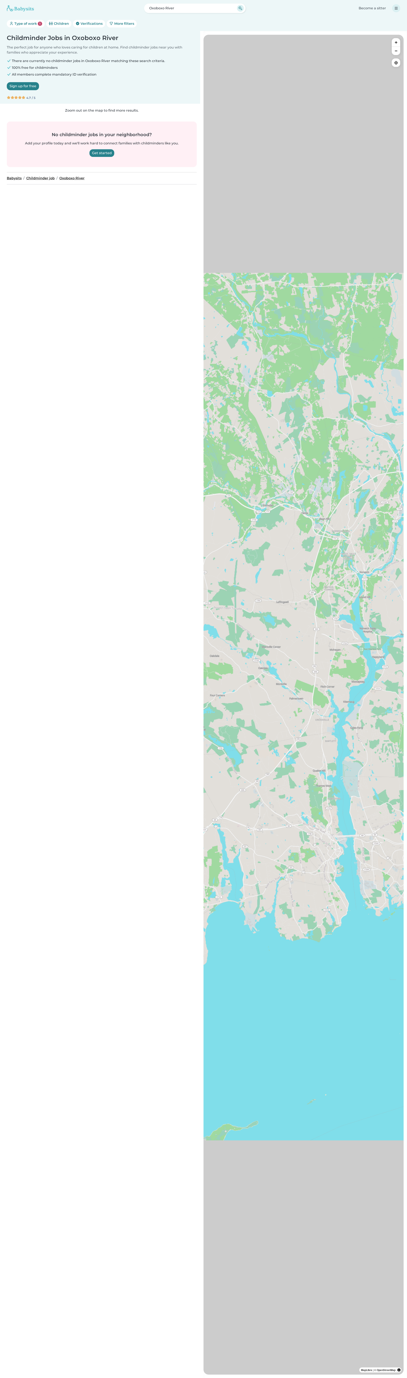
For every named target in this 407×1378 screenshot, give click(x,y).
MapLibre (366, 1370)
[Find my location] (396, 62)
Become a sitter (372, 8)
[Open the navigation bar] (396, 8)
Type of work (27, 24)
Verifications (91, 24)
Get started (102, 153)
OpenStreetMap (386, 1370)
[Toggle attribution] (398, 1369)
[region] (304, 705)
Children (61, 24)
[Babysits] (20, 8)
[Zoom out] (396, 51)
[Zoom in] (396, 42)
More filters (123, 24)
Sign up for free (23, 86)
